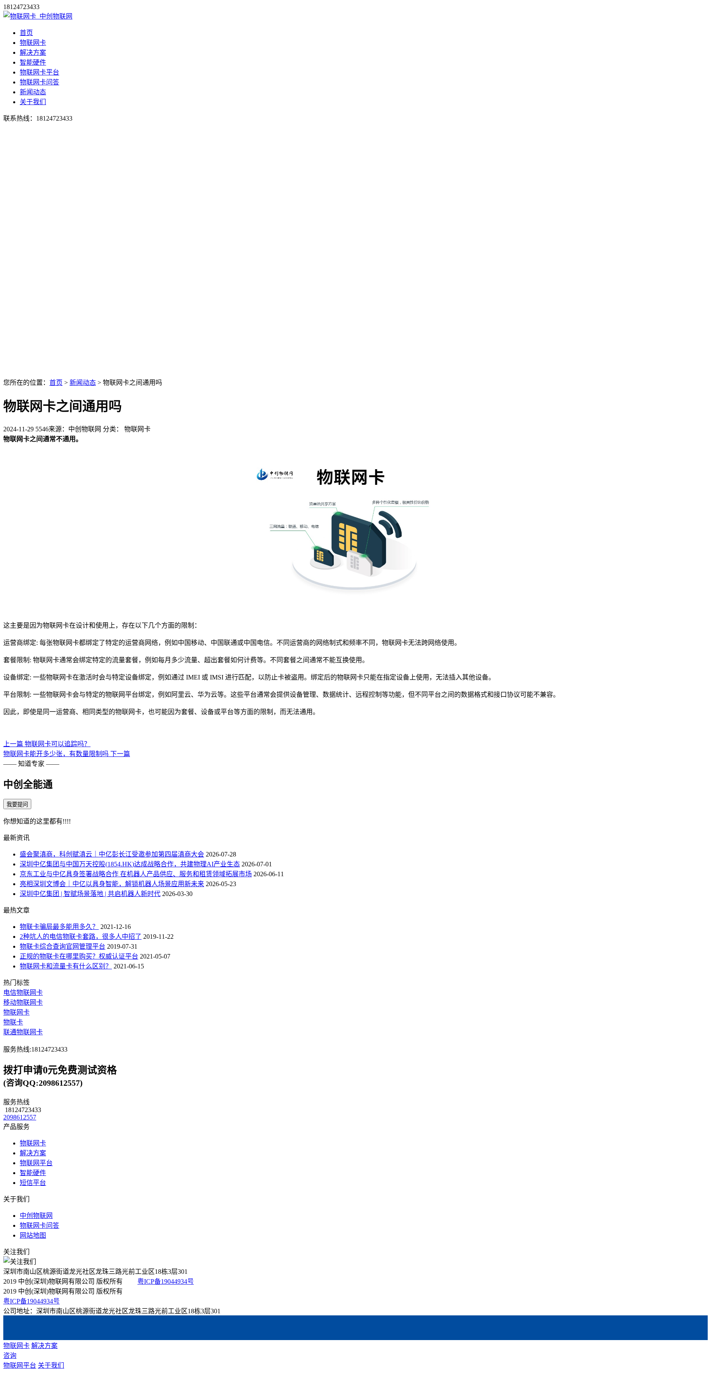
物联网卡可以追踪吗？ (47, 743)
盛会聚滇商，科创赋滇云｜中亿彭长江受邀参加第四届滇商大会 (112, 854)
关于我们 (33, 101)
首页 (26, 32)
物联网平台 (36, 1162)
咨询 (9, 1355)
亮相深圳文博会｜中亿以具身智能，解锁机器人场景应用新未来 (112, 883)
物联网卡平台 (39, 72)
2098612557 (19, 1117)
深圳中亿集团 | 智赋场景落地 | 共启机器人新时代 (90, 893)
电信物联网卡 (23, 992)
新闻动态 (33, 91)
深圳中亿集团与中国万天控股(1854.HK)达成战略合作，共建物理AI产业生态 (130, 864)
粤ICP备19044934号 (165, 1281)
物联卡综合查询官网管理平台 (62, 946)
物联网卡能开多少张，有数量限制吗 (66, 753)
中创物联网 (36, 1215)
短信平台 (33, 1182)
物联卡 (13, 1022)
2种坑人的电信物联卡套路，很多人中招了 (81, 936)
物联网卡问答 (39, 82)
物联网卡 (33, 42)
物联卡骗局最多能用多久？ (59, 926)
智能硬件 (33, 62)
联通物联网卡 (23, 1032)
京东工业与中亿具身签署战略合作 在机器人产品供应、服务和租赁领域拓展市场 (136, 873)
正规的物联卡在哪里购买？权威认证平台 (79, 956)
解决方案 (33, 52)
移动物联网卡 (23, 1002)
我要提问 (17, 804)
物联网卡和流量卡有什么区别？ (66, 966)
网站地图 (33, 1235)
